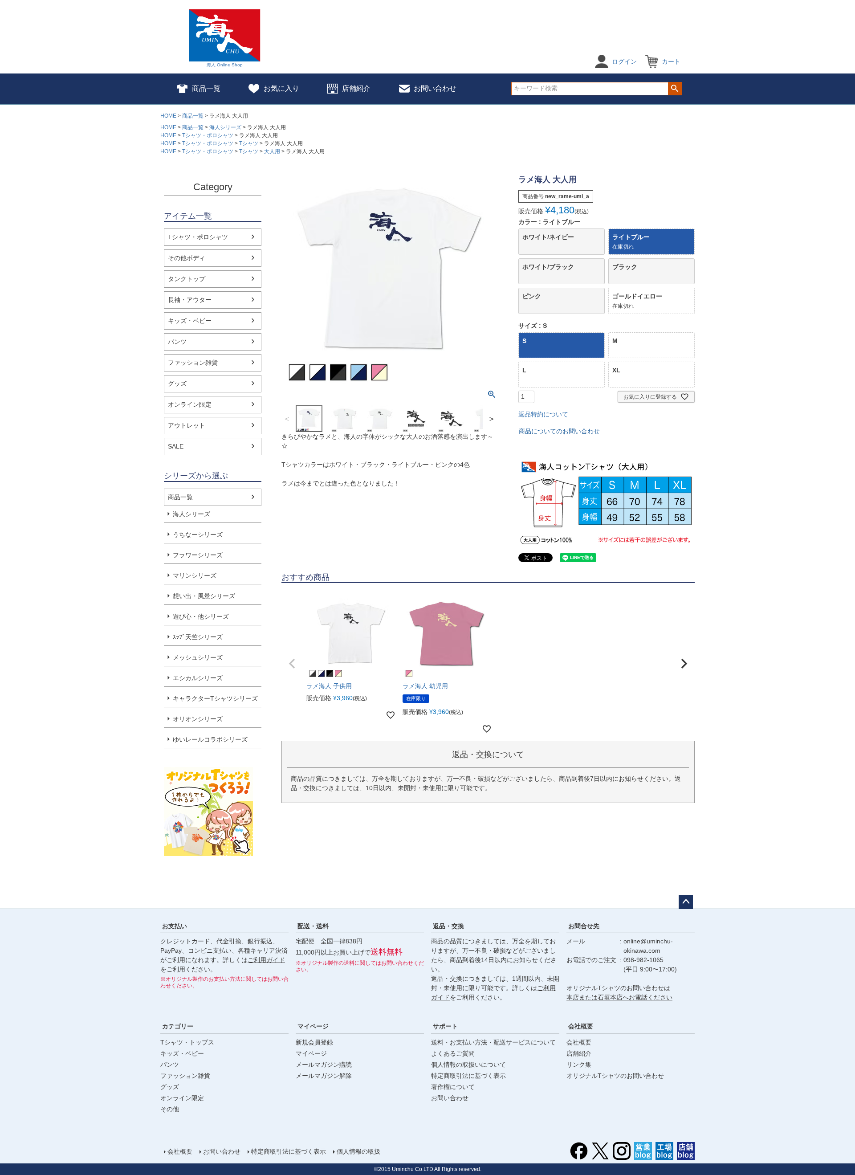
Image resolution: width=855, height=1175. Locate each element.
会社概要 (580, 1026)
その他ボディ (186, 257)
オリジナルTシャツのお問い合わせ (615, 1075)
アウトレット (186, 425)
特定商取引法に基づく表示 (468, 1075)
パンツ (177, 341)
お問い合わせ (435, 88)
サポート (445, 1026)
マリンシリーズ (194, 575)
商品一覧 (206, 88)
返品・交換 (448, 926)
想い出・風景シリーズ (204, 596)
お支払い (174, 926)
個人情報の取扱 (358, 1151)
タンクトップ (186, 278)
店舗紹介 (356, 88)
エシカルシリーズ (198, 677)
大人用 (272, 151)
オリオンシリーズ (198, 718)
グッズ (177, 383)
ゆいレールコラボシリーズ (210, 739)
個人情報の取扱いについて (468, 1064)
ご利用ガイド (266, 959)
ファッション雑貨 (193, 362)
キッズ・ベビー (190, 320)
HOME (168, 116)
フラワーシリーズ (198, 555)
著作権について (453, 1086)
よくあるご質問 (453, 1053)
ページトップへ (686, 902)
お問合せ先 (583, 926)
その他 (169, 1109)
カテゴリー (177, 1026)
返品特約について (543, 414)
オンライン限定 (190, 404)
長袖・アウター (190, 299)
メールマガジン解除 (324, 1075)
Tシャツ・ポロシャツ (207, 135)
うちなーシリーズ (198, 534)
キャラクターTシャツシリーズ (215, 698)
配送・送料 (313, 926)
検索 (675, 88)
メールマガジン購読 (324, 1064)
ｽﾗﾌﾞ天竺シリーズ (198, 637)
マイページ (313, 1026)
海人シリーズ (225, 127)
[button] (292, 663)
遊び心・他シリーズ (201, 616)
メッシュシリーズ (198, 657)
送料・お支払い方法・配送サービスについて (493, 1042)
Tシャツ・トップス (187, 1042)
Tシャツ (248, 143)
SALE (175, 446)
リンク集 (578, 1064)
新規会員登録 (314, 1042)
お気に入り (281, 88)
